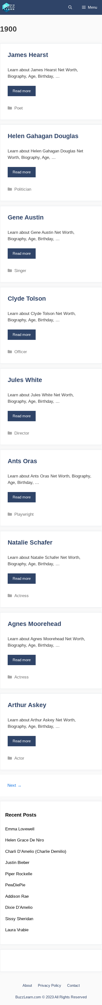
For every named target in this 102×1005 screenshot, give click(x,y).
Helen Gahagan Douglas (43, 135)
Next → (14, 785)
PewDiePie (15, 885)
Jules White (25, 379)
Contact (73, 985)
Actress (21, 595)
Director (21, 433)
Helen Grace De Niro (24, 840)
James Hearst (28, 54)
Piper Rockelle (18, 874)
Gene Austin (26, 217)
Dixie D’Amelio (18, 907)
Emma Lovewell (19, 829)
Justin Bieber (17, 862)
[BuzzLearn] (9, 7)
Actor (19, 758)
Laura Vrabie (16, 930)
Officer (20, 351)
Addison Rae (17, 896)
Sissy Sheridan (19, 918)
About (27, 985)
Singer (20, 270)
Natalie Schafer (30, 542)
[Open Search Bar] (70, 7)
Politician (22, 189)
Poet (18, 108)
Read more (23, 92)
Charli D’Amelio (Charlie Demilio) (35, 851)
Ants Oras (22, 460)
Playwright (24, 514)
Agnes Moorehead (34, 623)
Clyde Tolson (27, 298)
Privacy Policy (49, 985)
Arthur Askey (27, 704)
